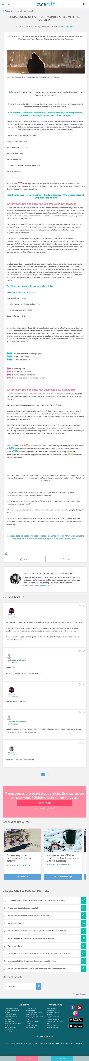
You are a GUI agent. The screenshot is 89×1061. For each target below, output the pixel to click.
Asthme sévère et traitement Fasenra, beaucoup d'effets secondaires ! (37, 931)
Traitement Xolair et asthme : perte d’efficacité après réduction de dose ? (39, 953)
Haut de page (80, 994)
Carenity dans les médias (34, 1012)
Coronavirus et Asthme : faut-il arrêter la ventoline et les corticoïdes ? (37, 900)
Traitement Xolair (15, 946)
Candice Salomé (66, 26)
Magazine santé (52, 1008)
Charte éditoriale (31, 1014)
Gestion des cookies (32, 1021)
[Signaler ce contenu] (83, 605)
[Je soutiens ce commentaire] (80, 605)
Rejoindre (44, 802)
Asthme (11, 986)
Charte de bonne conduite (34, 1016)
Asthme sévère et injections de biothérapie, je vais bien (31, 938)
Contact (28, 1023)
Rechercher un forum (54, 1010)
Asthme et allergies (16, 923)
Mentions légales (31, 1018)
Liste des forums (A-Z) (54, 1020)
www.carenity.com (18, 1043)
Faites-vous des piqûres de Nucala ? (23, 908)
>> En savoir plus (42, 585)
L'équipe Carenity (10, 1014)
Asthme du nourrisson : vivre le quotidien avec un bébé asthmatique (37, 969)
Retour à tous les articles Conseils (19, 11)
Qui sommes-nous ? (11, 1008)
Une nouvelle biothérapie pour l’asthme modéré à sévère (32, 961)
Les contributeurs (10, 1021)
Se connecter (62, 1058)
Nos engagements (11, 1031)
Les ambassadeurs (11, 1016)
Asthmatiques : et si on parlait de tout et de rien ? (29, 916)
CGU (27, 1020)
